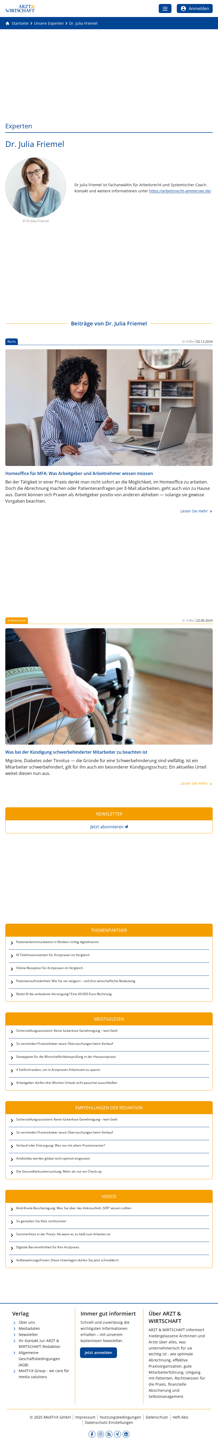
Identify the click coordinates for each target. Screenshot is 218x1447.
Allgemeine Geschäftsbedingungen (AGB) (39, 1358)
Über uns (27, 1322)
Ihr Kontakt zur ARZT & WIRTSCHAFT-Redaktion (39, 1343)
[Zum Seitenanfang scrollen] (208, 1437)
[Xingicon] (117, 1434)
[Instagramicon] (100, 1434)
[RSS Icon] (109, 1434)
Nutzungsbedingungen (120, 1417)
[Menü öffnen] (165, 8)
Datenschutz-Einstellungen (109, 1422)
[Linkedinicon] (126, 1434)
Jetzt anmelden (98, 1352)
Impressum (85, 1417)
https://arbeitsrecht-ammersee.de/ (180, 190)
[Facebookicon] (92, 1434)
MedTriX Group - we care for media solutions (44, 1373)
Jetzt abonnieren (107, 827)
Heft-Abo (180, 1417)
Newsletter (28, 1334)
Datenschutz (157, 1417)
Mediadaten (29, 1328)
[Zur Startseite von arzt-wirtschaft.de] (20, 8)
